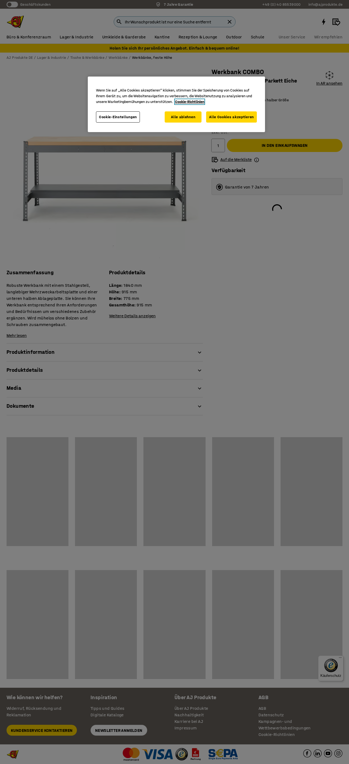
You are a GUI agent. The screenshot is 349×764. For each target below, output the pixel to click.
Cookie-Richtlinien (189, 101)
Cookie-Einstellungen (118, 117)
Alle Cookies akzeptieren (231, 117)
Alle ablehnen (183, 117)
